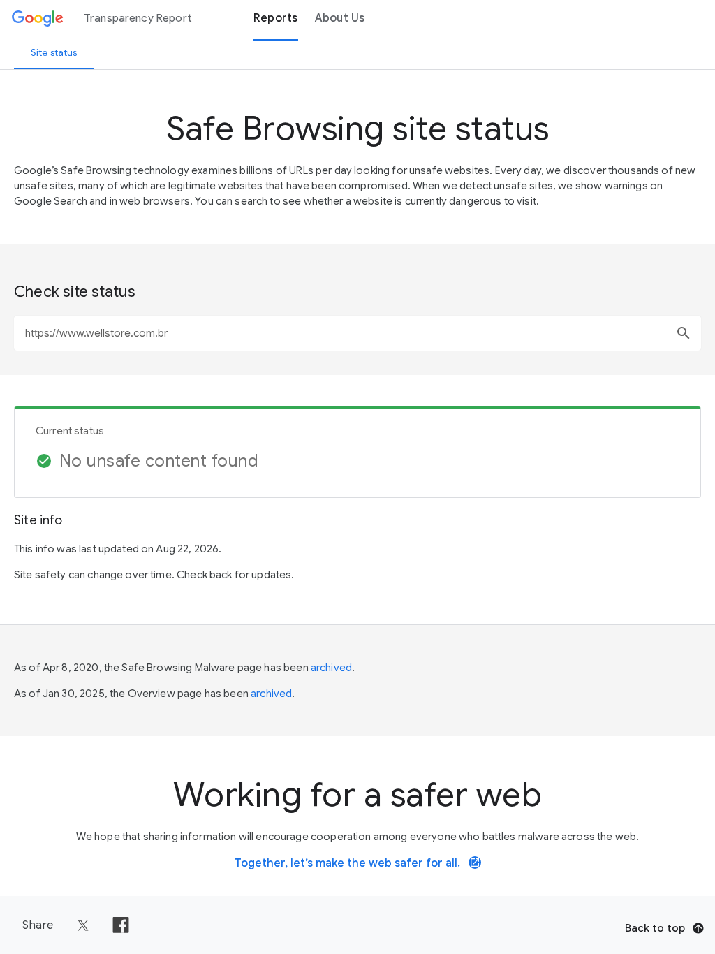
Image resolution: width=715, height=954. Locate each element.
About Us (340, 18)
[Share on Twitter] (83, 925)
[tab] (54, 52)
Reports (275, 18)
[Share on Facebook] (120, 925)
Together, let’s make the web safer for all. (357, 863)
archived (331, 667)
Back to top (655, 928)
